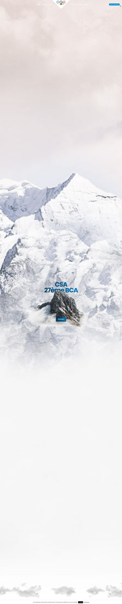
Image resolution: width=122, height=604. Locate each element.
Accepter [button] (80, 602)
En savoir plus (86, 602)
